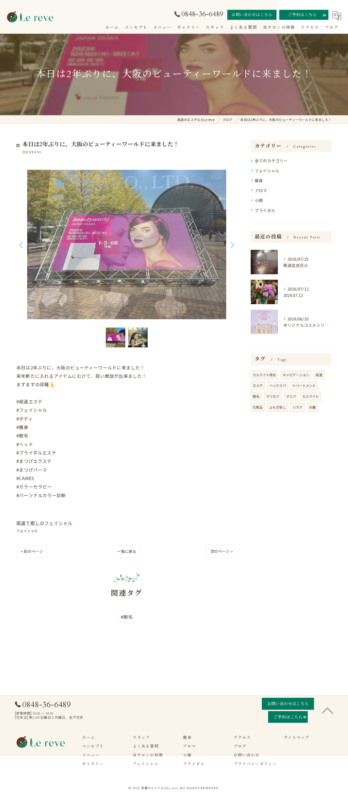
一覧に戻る (126, 551)
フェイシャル (27, 530)
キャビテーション (296, 374)
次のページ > (221, 551)
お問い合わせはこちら (252, 14)
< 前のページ (32, 551)
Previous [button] (21, 244)
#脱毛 (127, 617)
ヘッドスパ (277, 385)
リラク (298, 407)
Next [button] (231, 244)
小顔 (259, 200)
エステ (258, 385)
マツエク (272, 396)
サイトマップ (296, 737)
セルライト (310, 396)
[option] (126, 245)
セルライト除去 (264, 374)
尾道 (319, 374)
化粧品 (258, 407)
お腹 (312, 407)
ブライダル (265, 210)
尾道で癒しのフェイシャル (44, 523)
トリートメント (304, 385)
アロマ (261, 190)
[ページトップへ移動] (327, 710)
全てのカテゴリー (271, 160)
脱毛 (256, 396)
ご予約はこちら (302, 14)
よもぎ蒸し (277, 407)
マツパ (291, 396)
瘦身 (259, 180)
